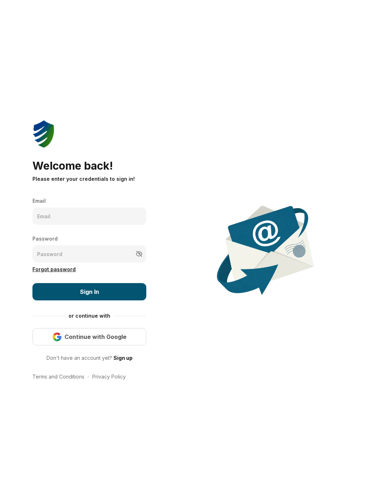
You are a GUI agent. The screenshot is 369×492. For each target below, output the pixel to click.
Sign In (89, 291)
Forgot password (54, 269)
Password (45, 239)
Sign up (123, 358)
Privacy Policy (109, 377)
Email (39, 201)
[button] (139, 254)
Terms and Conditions (58, 377)
